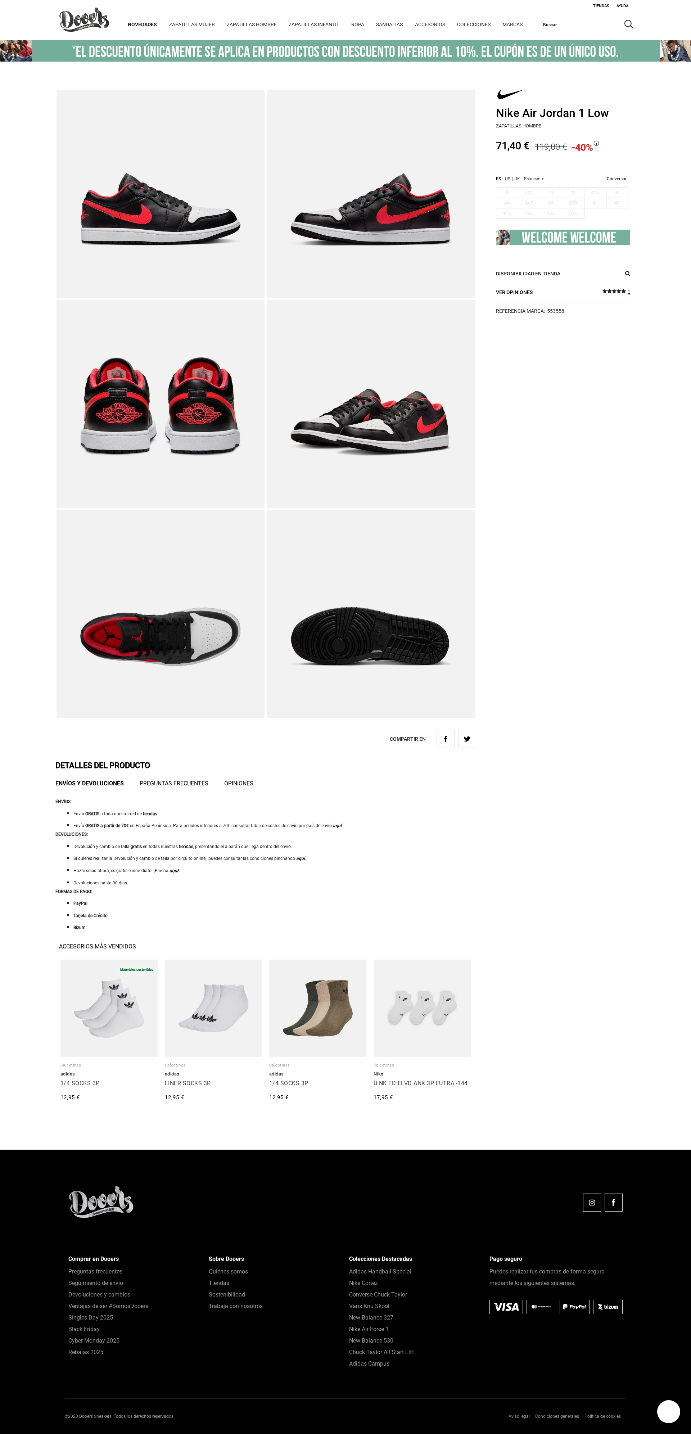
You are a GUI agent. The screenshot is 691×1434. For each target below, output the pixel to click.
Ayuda (622, 6)
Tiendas (601, 6)
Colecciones (474, 24)
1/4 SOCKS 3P (80, 1083)
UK (517, 178)
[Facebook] (614, 1203)
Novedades (142, 24)
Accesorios (430, 24)
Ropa (357, 24)
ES (498, 178)
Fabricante (534, 178)
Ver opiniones (514, 292)
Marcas (512, 24)
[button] (668, 1411)
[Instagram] (592, 1203)
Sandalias (389, 24)
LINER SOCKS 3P (188, 1083)
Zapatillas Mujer (192, 24)
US (507, 178)
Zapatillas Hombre (252, 24)
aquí (337, 825)
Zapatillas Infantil (314, 24)
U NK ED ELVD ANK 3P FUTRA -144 (421, 1083)
